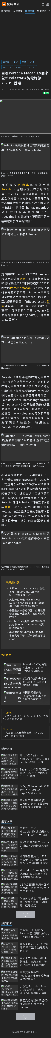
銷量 (32, 62)
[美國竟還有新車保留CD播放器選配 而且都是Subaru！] (9, 1004)
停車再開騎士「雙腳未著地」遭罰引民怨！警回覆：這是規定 (35, 902)
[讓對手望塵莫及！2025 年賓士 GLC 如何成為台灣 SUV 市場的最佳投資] (9, 860)
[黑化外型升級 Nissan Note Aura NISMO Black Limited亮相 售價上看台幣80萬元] (9, 759)
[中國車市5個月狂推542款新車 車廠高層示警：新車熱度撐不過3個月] (9, 962)
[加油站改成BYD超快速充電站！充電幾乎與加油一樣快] (12, 682)
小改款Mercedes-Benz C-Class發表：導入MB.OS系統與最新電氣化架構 (35, 990)
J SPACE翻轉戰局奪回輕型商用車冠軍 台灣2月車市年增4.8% (34, 888)
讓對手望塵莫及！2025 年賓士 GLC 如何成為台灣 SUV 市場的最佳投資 (34, 860)
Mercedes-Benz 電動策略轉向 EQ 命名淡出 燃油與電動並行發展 (34, 874)
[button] (48, 4)
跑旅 (15, 62)
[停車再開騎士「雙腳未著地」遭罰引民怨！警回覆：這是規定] (9, 902)
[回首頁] (13, 4)
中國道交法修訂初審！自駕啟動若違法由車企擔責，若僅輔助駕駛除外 (27, 613)
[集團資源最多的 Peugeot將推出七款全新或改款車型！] (12, 696)
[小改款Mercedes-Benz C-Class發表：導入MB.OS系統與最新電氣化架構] (9, 990)
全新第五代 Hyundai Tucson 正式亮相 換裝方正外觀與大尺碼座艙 (35, 933)
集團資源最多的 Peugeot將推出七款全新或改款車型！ (34, 696)
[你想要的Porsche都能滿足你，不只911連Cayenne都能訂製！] (9, 790)
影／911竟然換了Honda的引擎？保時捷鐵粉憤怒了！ (35, 846)
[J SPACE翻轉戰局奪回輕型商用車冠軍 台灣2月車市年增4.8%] (9, 888)
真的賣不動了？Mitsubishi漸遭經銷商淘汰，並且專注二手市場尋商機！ (35, 831)
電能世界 (42, 11)
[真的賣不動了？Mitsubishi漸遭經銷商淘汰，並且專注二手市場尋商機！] (9, 832)
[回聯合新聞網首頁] (4, 4)
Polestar (20, 67)
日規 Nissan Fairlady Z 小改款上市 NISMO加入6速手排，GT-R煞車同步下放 (27, 591)
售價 (24, 62)
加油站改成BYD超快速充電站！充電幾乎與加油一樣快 (34, 682)
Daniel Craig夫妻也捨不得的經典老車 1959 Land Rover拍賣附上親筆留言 (27, 624)
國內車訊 (6, 11)
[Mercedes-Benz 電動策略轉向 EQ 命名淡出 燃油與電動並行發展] (9, 874)
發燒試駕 (18, 11)
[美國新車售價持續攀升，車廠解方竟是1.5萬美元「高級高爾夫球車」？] (9, 804)
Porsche (7, 67)
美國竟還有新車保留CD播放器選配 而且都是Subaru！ (34, 1004)
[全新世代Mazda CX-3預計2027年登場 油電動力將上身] (9, 948)
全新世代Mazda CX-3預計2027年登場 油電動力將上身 (34, 947)
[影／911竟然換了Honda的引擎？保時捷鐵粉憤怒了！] (9, 846)
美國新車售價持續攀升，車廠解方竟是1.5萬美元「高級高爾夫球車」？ (35, 804)
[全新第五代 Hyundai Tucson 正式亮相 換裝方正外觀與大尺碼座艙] (9, 934)
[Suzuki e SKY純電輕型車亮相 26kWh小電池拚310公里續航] (12, 668)
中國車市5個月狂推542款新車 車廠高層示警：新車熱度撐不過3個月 (27, 635)
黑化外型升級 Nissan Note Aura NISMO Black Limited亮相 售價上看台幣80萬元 (26, 602)
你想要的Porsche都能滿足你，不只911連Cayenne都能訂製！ (34, 790)
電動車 (6, 62)
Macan (32, 67)
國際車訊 (30, 11)
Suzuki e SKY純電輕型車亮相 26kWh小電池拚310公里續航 (34, 668)
